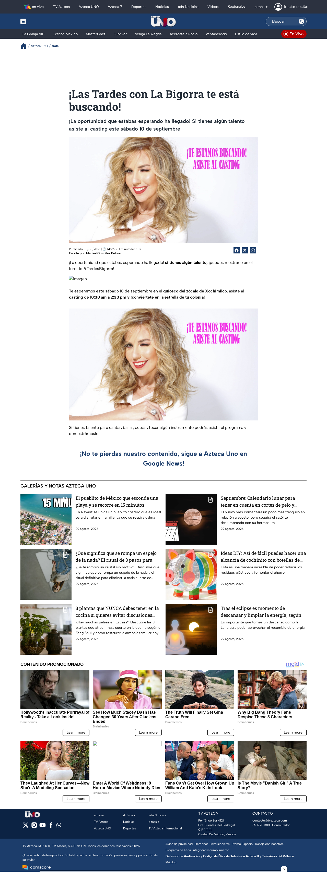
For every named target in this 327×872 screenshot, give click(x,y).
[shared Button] (253, 250)
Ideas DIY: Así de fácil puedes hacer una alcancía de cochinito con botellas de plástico (263, 556)
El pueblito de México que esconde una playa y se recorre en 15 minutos (117, 501)
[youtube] (42, 826)
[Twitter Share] (245, 250)
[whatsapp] (58, 826)
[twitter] (25, 826)
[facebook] (51, 826)
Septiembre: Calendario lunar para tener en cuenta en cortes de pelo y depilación (258, 501)
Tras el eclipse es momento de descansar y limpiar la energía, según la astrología (264, 612)
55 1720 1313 (261, 825)
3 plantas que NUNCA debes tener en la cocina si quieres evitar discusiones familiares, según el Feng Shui (117, 612)
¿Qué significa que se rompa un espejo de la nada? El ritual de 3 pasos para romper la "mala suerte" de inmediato (116, 556)
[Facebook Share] (236, 250)
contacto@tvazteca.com (269, 820)
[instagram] (34, 826)
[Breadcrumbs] (25, 46)
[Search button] (301, 21)
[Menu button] (40, 21)
